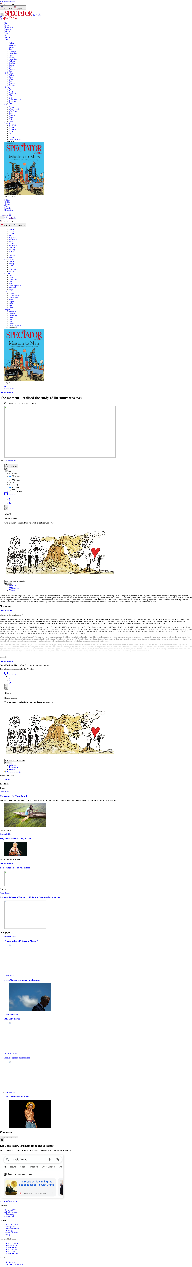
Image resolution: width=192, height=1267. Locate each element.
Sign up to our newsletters (13, 1264)
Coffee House (9, 73)
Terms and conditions (11, 1229)
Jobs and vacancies (11, 1233)
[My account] (39, 15)
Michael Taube (5, 893)
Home (6, 23)
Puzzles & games (15, 139)
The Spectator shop (11, 1247)
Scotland (12, 85)
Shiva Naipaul (5, 792)
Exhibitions (13, 93)
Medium (17, 477)
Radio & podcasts (15, 99)
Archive (7, 37)
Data (10, 81)
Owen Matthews (6, 611)
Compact (17, 485)
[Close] (2, 1140)
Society (11, 77)
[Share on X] (10, 501)
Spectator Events (10, 1251)
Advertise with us (10, 1212)
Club (6, 35)
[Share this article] (6, 506)
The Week (12, 125)
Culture (11, 47)
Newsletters (8, 27)
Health (11, 121)
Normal (17, 487)
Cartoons (12, 137)
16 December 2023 (10, 461)
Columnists (13, 129)
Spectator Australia (11, 1243)
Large (17, 480)
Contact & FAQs (10, 1210)
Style (10, 119)
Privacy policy (9, 1227)
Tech (10, 49)
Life (5, 105)
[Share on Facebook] (10, 499)
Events (6, 33)
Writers (6, 25)
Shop (6, 39)
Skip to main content (7, 1)
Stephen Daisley (5, 834)
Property (12, 115)
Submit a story (9, 1214)
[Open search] (1, 215)
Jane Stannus (9, 976)
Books (11, 91)
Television (12, 101)
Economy (12, 83)
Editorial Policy (9, 1216)
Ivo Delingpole (9, 1092)
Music (11, 97)
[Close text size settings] (6, 469)
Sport (11, 117)
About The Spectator (11, 1225)
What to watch (14, 109)
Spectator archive (10, 1249)
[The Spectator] (19, 15)
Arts (10, 89)
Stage (11, 103)
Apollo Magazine (10, 1245)
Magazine (12, 51)
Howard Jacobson (6, 661)
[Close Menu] (2, 217)
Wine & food (13, 111)
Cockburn (12, 45)
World (11, 79)
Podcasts (7, 29)
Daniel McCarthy (10, 1053)
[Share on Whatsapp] (10, 503)
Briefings (7, 31)
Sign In (35, 15)
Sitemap (7, 1235)
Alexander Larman (11, 1014)
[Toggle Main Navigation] (2, 14)
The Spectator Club (11, 1253)
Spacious (18, 491)
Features (12, 127)
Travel (11, 113)
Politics (11, 43)
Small (16, 474)
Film (10, 95)
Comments (12, 495)
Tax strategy (8, 1231)
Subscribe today (10, 1262)
